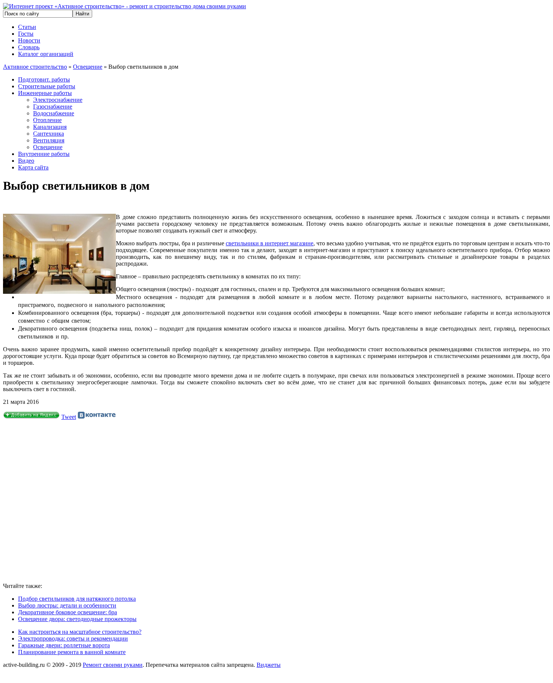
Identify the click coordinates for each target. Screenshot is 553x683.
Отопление (47, 120)
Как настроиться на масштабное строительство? (79, 632)
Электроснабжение (57, 100)
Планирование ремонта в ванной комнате (72, 652)
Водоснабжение (53, 113)
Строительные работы (46, 86)
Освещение (87, 66)
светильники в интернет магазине (269, 243)
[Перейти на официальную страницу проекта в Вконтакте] (96, 417)
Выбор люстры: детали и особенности (67, 605)
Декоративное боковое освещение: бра (67, 612)
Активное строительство (35, 66)
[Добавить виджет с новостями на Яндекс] (31, 417)
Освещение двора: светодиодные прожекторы (77, 619)
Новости (29, 40)
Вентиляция (48, 140)
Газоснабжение (52, 106)
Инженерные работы (45, 93)
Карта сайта (33, 167)
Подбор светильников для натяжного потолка (77, 598)
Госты (25, 33)
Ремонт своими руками (113, 665)
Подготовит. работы (44, 79)
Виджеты (269, 665)
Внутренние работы (44, 154)
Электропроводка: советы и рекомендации (73, 638)
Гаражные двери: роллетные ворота (64, 645)
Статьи (27, 27)
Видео (26, 160)
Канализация (50, 127)
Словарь (29, 47)
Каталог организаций (45, 54)
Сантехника (48, 133)
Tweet (68, 417)
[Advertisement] (112, 501)
